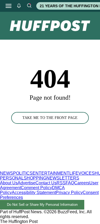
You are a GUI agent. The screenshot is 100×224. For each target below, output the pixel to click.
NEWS (6, 173)
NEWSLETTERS (62, 178)
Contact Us (46, 183)
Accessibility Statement (34, 192)
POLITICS (23, 173)
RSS (61, 183)
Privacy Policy (69, 192)
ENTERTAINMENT (51, 173)
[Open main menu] (8, 6)
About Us (9, 183)
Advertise (26, 183)
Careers (81, 183)
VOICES (86, 173)
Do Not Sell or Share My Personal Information (42, 205)
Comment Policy (36, 187)
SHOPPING (35, 178)
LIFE (73, 173)
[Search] (29, 5)
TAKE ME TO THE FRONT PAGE (50, 118)
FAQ (70, 183)
